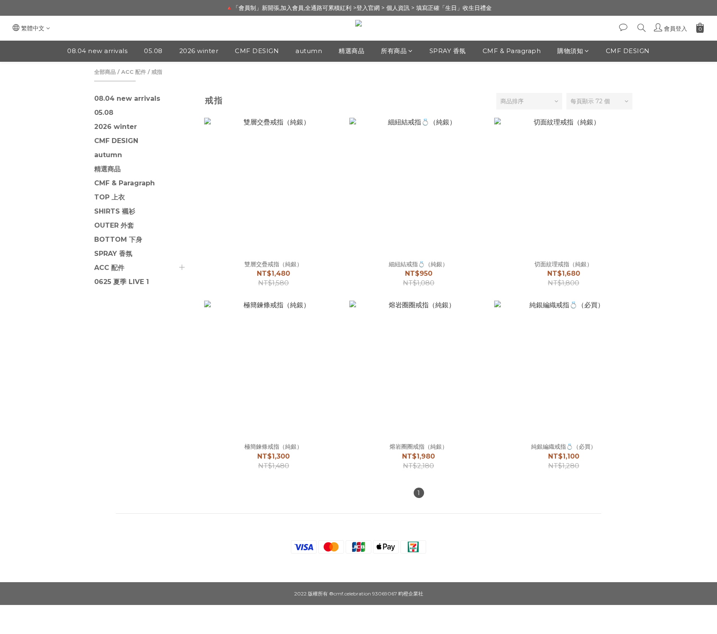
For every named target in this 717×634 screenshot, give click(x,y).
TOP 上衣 (109, 197)
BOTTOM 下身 (118, 239)
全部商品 (105, 71)
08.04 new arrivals (97, 51)
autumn (308, 51)
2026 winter (199, 51)
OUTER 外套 (114, 225)
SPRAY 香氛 (447, 51)
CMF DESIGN (257, 51)
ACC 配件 (133, 71)
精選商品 (351, 51)
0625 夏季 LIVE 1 (121, 282)
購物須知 (570, 51)
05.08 (153, 51)
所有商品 (394, 51)
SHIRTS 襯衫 (114, 211)
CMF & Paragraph (512, 51)
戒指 (156, 71)
